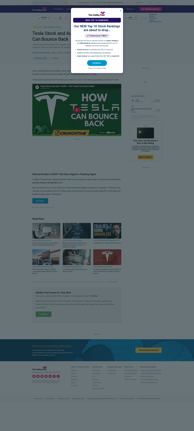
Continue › (97, 63)
